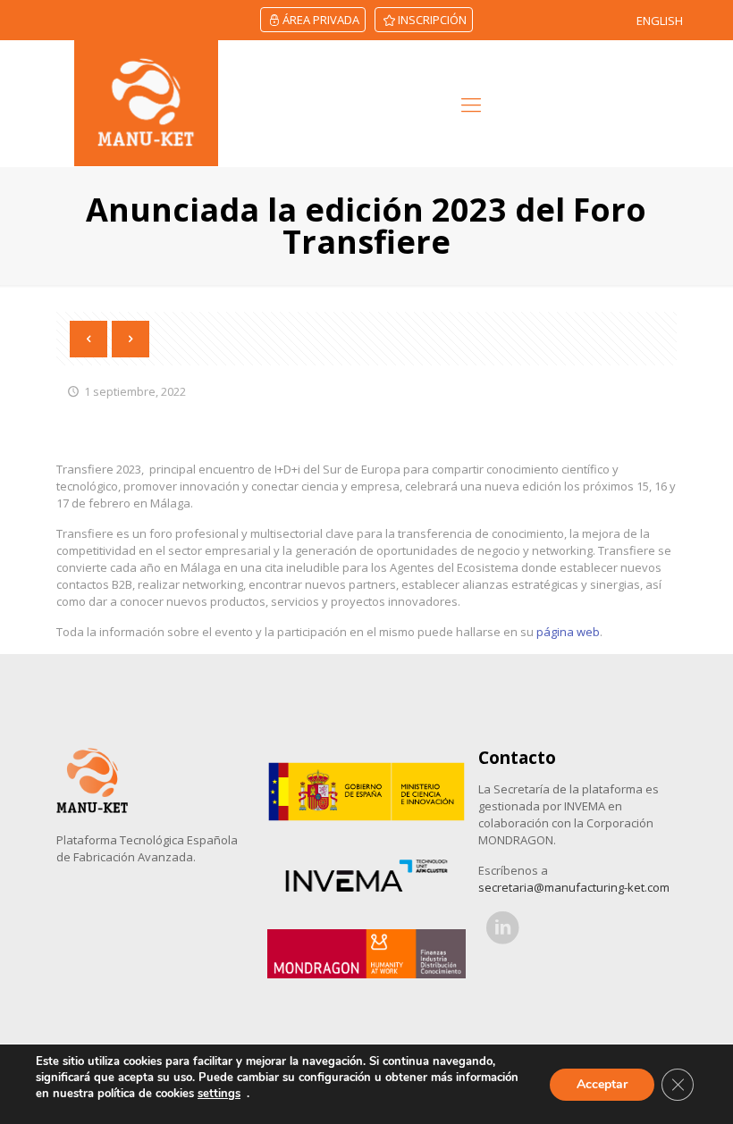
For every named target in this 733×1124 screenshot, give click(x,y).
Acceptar (602, 1084)
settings (219, 1094)
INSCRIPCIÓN (432, 20)
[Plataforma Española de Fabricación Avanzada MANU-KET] (146, 103)
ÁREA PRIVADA (320, 20)
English (659, 21)
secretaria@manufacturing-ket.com (574, 887)
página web (568, 632)
